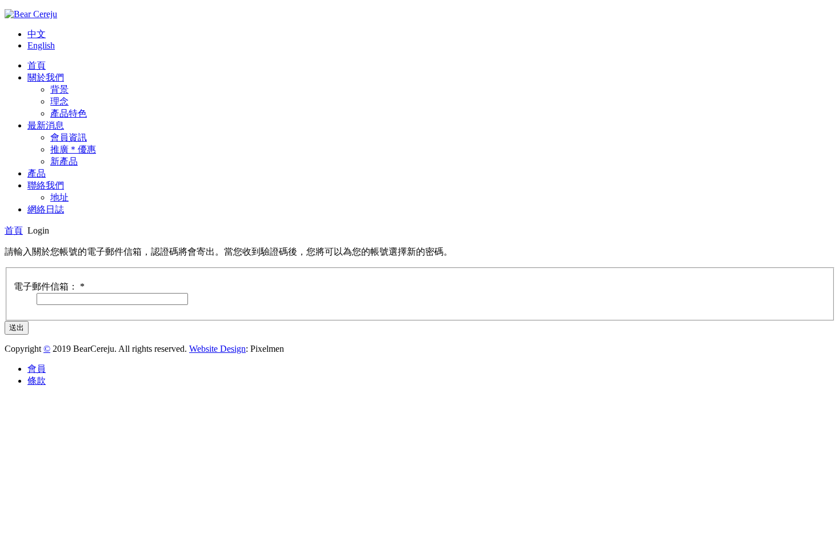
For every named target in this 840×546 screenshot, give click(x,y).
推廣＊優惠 (73, 149)
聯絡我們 (45, 185)
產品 (36, 173)
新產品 (64, 161)
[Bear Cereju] (31, 14)
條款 (36, 381)
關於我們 (45, 77)
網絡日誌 (45, 209)
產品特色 (68, 113)
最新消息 (45, 125)
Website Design (217, 349)
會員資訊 (68, 137)
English (41, 45)
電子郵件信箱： (49, 286)
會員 (36, 369)
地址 (59, 197)
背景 (59, 89)
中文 (36, 34)
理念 (59, 101)
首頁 (36, 65)
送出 (16, 327)
